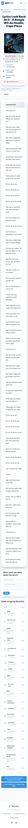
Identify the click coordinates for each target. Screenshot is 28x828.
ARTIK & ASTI (11, 630)
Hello (8, 676)
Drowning (11, 722)
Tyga (13, 642)
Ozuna (10, 642)
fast (8, 766)
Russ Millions (11, 613)
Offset (14, 770)
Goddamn (10, 737)
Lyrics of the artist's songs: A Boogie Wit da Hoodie (14, 779)
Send (6, 593)
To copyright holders (19, 813)
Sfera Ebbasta (12, 731)
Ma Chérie (11, 655)
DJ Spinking (12, 664)
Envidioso (11, 708)
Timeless (11, 662)
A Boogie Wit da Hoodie (19, 9)
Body (8, 611)
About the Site (7, 813)
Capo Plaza (10, 615)
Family (8, 628)
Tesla (8, 729)
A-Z (26, 3)
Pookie (10, 669)
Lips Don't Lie (11, 620)
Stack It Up (10, 714)
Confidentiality (14, 817)
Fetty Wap (10, 693)
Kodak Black (12, 724)
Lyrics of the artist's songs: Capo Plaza (14, 785)
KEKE (8, 691)
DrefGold (9, 732)
